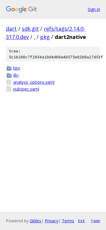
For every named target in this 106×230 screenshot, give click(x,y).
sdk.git (30, 28)
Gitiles (35, 221)
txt (81, 220)
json (95, 220)
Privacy (51, 221)
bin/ (16, 68)
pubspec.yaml (26, 89)
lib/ (16, 75)
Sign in (94, 9)
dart (11, 28)
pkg (45, 36)
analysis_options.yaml (33, 82)
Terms (68, 221)
